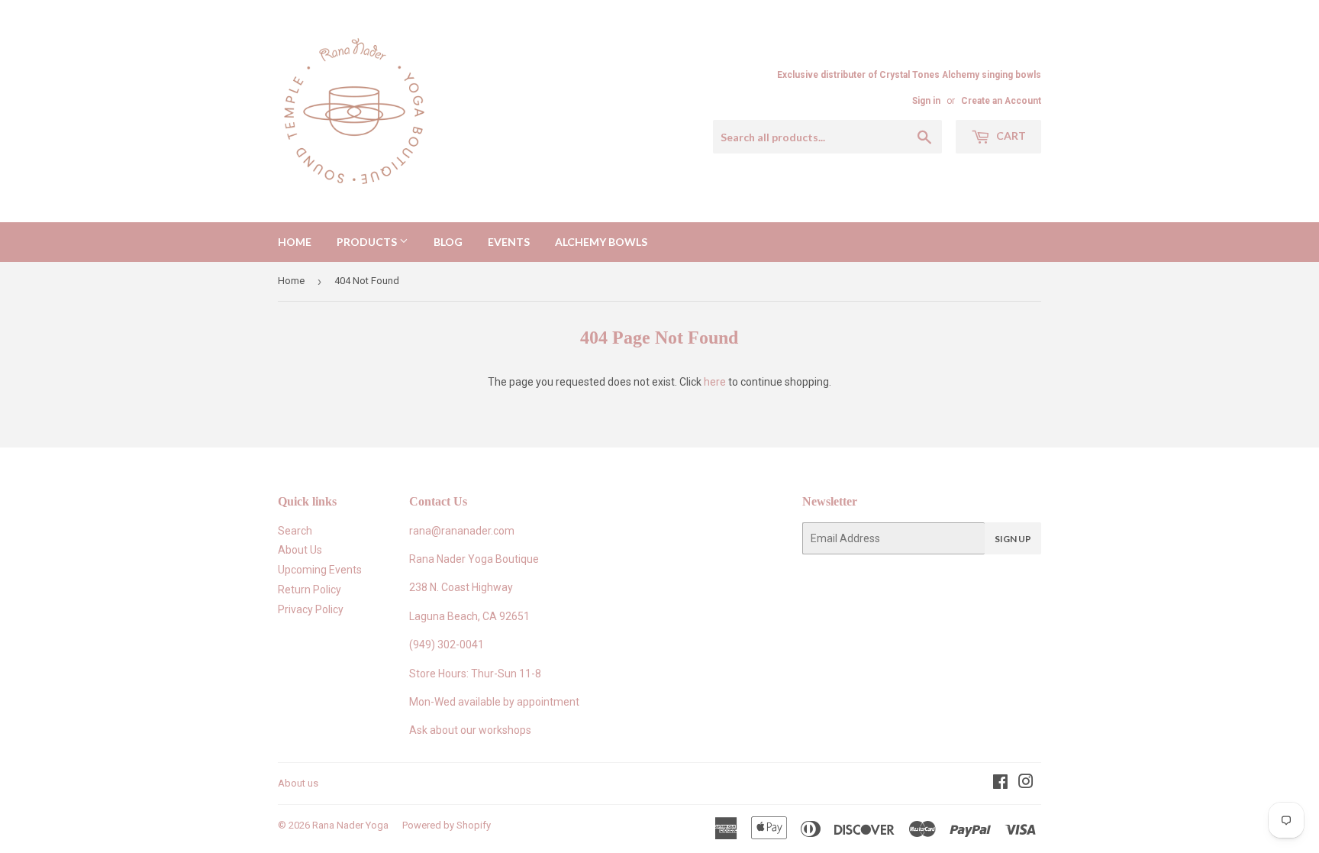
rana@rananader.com (461, 531)
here (715, 382)
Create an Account (1001, 100)
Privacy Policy (310, 609)
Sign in (926, 100)
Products (368, 241)
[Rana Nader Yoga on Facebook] (1000, 783)
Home (294, 241)
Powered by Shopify (446, 825)
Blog (448, 241)
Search (295, 531)
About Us (300, 550)
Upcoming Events (320, 570)
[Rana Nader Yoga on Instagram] (1026, 783)
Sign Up (1013, 538)
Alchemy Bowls (601, 241)
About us (298, 783)
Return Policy (309, 589)
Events (509, 241)
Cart (1010, 135)
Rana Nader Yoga (350, 825)
